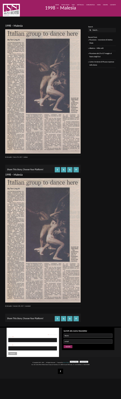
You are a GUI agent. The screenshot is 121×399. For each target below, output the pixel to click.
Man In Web (66, 362)
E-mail (10, 345)
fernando (9, 157)
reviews (26, 157)
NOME (10, 337)
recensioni (28, 306)
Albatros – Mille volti (96, 48)
